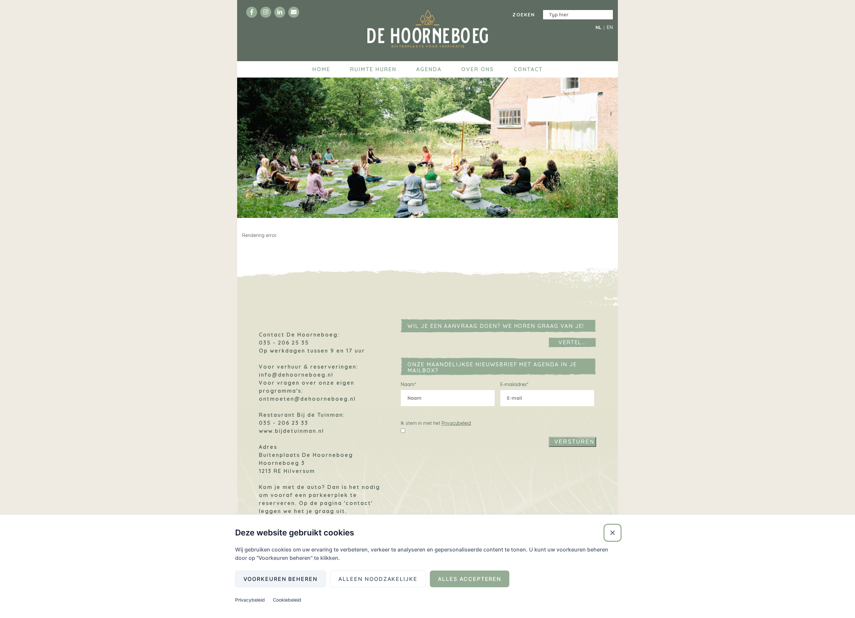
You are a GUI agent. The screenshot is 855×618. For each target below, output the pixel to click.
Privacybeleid (456, 423)
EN (610, 27)
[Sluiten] (612, 532)
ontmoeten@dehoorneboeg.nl (307, 398)
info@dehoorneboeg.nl (296, 374)
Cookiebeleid (287, 600)
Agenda (429, 69)
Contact (528, 69)
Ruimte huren (373, 69)
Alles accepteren (469, 579)
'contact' (358, 503)
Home (321, 69)
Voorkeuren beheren (280, 579)
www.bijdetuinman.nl (291, 430)
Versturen (574, 442)
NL (598, 27)
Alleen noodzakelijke (377, 579)
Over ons (477, 69)
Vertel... (572, 342)
